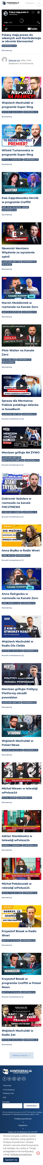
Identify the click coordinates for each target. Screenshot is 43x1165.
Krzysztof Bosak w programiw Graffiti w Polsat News (21, 983)
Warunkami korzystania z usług (24, 1114)
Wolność (6, 264)
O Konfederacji (9, 1090)
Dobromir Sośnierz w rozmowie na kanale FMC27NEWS (16, 503)
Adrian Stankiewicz (12, 845)
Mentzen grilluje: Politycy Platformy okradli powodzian (20, 693)
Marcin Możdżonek (11, 312)
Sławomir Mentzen (11, 262)
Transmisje (7, 1085)
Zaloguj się (29, 3)
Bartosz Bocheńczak (13, 460)
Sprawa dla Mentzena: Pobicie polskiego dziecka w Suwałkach (20, 405)
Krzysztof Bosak (11, 940)
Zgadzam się (11, 1160)
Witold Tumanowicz (12, 159)
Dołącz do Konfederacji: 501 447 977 (23, 1132)
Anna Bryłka (8, 555)
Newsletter (6, 1102)
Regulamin (22, 1125)
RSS (4, 1097)
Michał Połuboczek (11, 893)
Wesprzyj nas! (8, 1093)
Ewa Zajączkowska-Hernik (15, 207)
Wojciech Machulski (12, 112)
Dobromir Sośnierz (11, 512)
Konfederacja (9, 46)
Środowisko (8, 362)
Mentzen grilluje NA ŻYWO (21, 452)
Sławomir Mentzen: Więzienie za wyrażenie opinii (18, 252)
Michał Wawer (9, 798)
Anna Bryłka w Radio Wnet (21, 550)
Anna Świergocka (11, 603)
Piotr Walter (8, 360)
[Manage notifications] (38, 1153)
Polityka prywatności (23, 1119)
